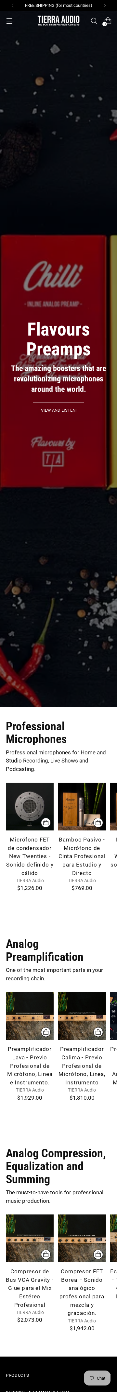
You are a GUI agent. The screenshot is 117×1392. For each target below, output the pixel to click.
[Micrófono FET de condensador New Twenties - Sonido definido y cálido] (30, 806)
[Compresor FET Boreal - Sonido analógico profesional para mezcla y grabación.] (82, 1238)
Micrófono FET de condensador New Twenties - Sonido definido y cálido (30, 856)
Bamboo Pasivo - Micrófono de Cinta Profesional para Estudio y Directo (82, 856)
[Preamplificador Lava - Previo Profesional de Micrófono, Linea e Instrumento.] (30, 1016)
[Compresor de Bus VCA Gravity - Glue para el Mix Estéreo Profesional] (30, 1238)
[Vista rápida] (46, 822)
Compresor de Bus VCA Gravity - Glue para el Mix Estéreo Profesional (30, 1288)
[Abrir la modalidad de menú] (9, 21)
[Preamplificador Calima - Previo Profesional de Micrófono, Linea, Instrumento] (82, 1016)
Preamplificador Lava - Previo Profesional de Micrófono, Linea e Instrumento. (30, 1066)
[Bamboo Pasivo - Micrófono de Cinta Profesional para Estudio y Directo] (82, 806)
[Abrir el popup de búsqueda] (93, 21)
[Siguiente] (105, 5)
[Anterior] (13, 5)
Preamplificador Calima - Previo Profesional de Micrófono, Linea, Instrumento (81, 1066)
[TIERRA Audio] (58, 20)
